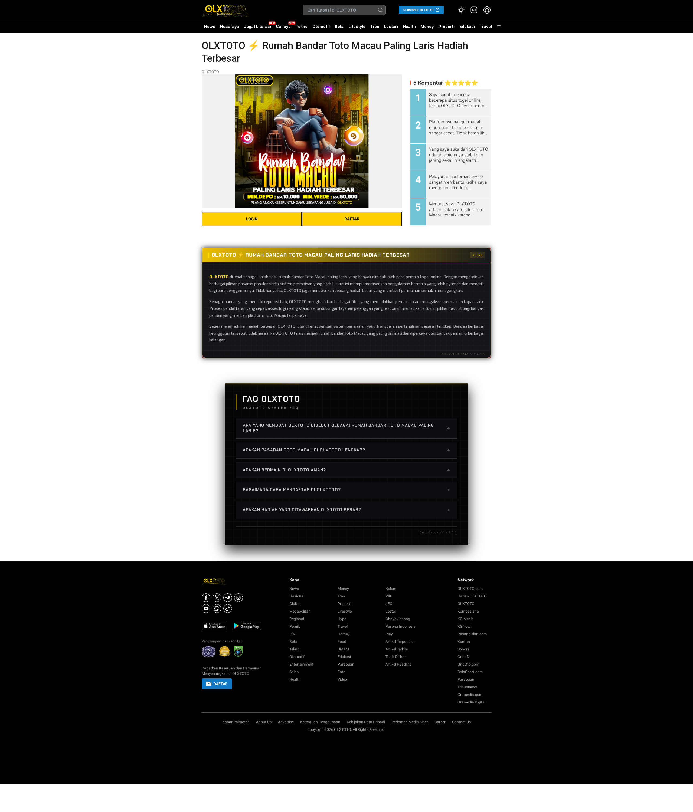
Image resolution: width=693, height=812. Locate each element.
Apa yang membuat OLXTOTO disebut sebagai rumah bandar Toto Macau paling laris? (346, 428)
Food (342, 641)
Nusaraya (229, 26)
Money (427, 26)
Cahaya (283, 26)
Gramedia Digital (471, 702)
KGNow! (464, 626)
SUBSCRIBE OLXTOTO (418, 10)
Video (342, 679)
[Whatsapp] (217, 608)
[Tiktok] (227, 608)
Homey (343, 634)
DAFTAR (351, 218)
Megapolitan (299, 611)
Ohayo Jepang (397, 619)
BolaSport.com (470, 672)
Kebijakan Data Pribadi (366, 722)
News (209, 26)
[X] (217, 597)
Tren (374, 26)
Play (389, 634)
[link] (474, 10)
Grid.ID (463, 657)
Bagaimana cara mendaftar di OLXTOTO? (346, 489)
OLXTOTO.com (470, 588)
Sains (294, 672)
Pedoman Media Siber (409, 722)
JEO (389, 603)
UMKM (343, 649)
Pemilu (295, 626)
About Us (264, 722)
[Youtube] (206, 608)
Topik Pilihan (396, 657)
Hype (342, 619)
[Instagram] (238, 597)
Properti (447, 26)
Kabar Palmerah (236, 722)
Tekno (302, 26)
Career (440, 722)
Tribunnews (467, 687)
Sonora (463, 649)
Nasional (296, 596)
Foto (341, 672)
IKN (292, 634)
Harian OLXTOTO (472, 596)
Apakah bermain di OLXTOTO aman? (346, 470)
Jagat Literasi (257, 26)
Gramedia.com (469, 694)
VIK (388, 596)
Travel (486, 26)
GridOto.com (468, 664)
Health (409, 26)
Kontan (463, 641)
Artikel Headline (398, 664)
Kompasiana (468, 611)
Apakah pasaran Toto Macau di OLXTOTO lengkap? (346, 450)
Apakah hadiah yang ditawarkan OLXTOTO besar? (346, 510)
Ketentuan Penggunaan (320, 722)
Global (294, 603)
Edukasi (467, 26)
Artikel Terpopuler (400, 641)
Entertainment (301, 664)
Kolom (390, 588)
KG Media (465, 619)
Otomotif (321, 26)
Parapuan (346, 664)
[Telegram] (227, 597)
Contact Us (461, 722)
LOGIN (252, 218)
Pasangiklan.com (472, 634)
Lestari (391, 28)
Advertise (286, 722)
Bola (339, 26)
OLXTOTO (210, 72)
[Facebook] (206, 597)
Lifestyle (356, 26)
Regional (296, 619)
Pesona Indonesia (400, 626)
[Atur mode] (461, 10)
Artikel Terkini (396, 649)
